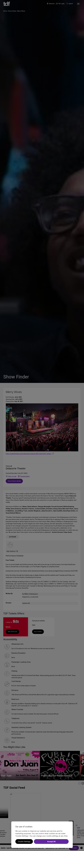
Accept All (51, 841)
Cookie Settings (24, 841)
